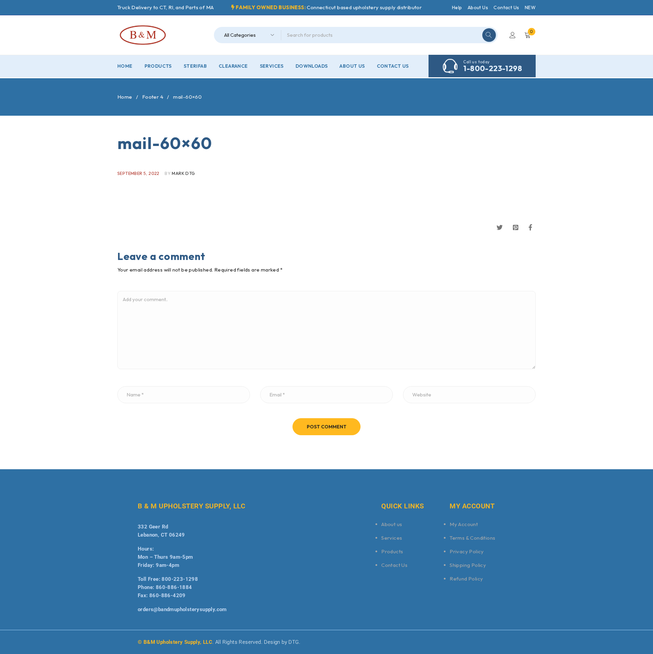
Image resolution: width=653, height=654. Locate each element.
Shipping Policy (468, 565)
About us (391, 524)
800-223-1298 (180, 579)
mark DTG (183, 173)
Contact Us (506, 7)
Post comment (327, 427)
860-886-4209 (167, 595)
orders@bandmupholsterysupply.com (182, 609)
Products (392, 551)
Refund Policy (466, 578)
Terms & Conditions (472, 538)
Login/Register (512, 35)
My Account (464, 524)
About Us (478, 7)
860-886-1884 (174, 587)
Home (124, 97)
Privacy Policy (467, 551)
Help (457, 7)
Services (391, 538)
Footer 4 (152, 97)
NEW (530, 7)
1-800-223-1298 (492, 68)
